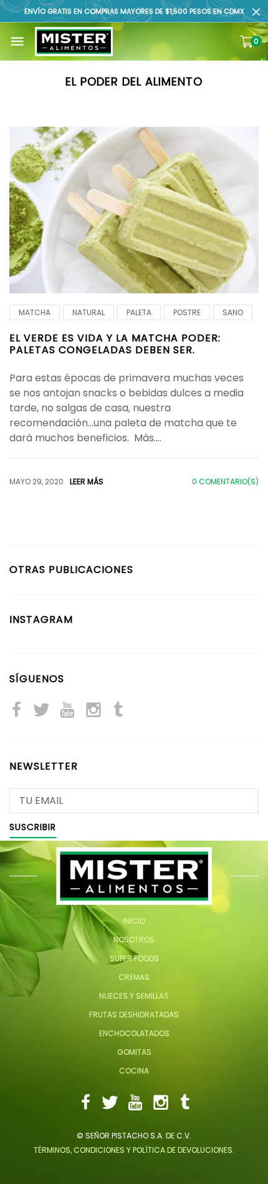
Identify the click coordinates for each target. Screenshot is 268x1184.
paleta (139, 312)
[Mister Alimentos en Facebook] (16, 711)
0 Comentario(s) (225, 481)
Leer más (86, 481)
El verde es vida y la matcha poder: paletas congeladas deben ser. (115, 344)
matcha (34, 312)
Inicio (134, 921)
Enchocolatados (134, 1033)
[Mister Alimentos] (74, 41)
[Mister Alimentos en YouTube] (67, 711)
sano (233, 312)
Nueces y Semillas (134, 996)
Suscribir (32, 828)
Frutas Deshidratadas (134, 1014)
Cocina (134, 1070)
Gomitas (134, 1052)
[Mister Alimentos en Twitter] (41, 711)
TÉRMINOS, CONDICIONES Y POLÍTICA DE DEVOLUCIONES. (134, 1150)
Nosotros (134, 939)
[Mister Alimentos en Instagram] (93, 711)
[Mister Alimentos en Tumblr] (118, 711)
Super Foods (134, 958)
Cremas (134, 977)
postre (187, 312)
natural (88, 312)
